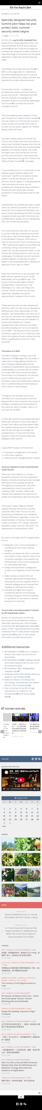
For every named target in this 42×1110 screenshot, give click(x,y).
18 (16, 816)
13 (27, 812)
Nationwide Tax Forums (12, 279)
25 (16, 819)
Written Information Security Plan (19, 69)
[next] (39, 731)
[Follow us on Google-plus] (36, 759)
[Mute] (35, 789)
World (24, 980)
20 (27, 816)
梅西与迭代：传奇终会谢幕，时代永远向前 (18, 1080)
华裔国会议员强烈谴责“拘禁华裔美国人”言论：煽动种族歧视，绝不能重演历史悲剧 (20, 969)
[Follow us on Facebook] (33, 759)
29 (38, 819)
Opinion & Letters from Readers (18, 950)
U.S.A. (38, 963)
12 (21, 812)
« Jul (4, 826)
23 (4, 819)
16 (4, 816)
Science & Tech (14, 980)
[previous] (2, 731)
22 (38, 816)
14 (32, 812)
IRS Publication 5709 (13, 651)
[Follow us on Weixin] (39, 759)
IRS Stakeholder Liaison (25, 626)
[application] (21, 780)
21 (32, 816)
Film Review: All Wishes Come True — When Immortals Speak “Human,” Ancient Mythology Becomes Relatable (20, 999)
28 (32, 819)
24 (10, 819)
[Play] (4, 789)
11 (15, 812)
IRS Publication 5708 (13, 660)
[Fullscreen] (38, 789)
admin (6, 36)
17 (10, 816)
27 (27, 819)
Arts (3, 950)
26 (21, 819)
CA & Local (6, 963)
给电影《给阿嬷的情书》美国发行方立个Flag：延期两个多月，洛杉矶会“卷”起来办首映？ (21, 954)
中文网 (33, 950)
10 (10, 812)
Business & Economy (11, 14)
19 (21, 816)
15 (38, 812)
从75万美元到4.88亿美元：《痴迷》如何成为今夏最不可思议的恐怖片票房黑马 (21, 1025)
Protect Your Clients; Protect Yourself (22, 118)
